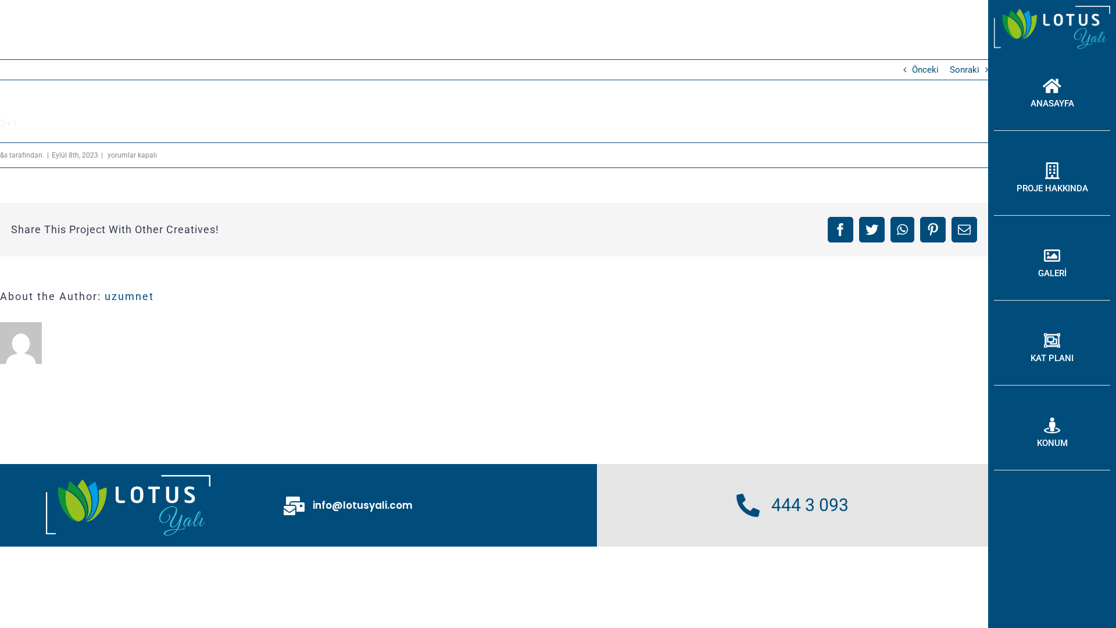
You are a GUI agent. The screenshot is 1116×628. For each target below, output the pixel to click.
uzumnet (129, 296)
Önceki (925, 70)
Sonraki (964, 70)
